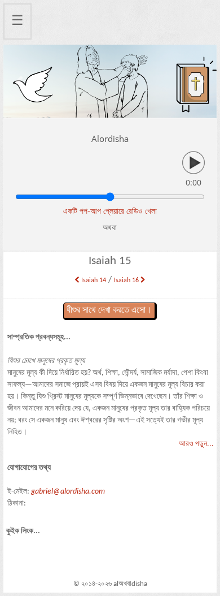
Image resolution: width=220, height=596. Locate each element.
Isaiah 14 (93, 280)
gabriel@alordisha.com (68, 491)
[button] (19, 81)
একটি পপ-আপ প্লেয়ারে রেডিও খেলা (110, 210)
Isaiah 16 (127, 280)
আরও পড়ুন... (196, 444)
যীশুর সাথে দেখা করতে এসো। (109, 310)
